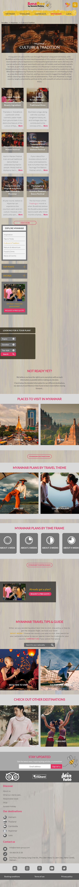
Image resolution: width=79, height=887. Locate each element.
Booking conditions (12, 876)
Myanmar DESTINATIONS (39, 456)
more (19, 126)
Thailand (25, 14)
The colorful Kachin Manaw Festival (12, 148)
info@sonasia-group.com (19, 848)
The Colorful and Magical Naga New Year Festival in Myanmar (12, 190)
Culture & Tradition (11, 243)
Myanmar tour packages (39, 565)
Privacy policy (66, 876)
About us (6, 791)
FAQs (5, 803)
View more (25, 223)
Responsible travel (10, 799)
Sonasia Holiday (9, 806)
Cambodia (40, 14)
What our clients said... (12, 795)
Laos (68, 14)
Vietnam (10, 14)
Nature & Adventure (12, 247)
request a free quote (14, 310)
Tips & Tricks (9, 239)
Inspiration (8, 235)
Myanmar (56, 14)
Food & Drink (9, 252)
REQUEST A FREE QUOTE (40, 594)
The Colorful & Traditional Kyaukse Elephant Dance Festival (38, 190)
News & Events (10, 256)
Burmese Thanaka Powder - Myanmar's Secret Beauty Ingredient (12, 101)
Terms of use (39, 876)
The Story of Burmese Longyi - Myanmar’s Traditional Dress (38, 101)
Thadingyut (34, 204)
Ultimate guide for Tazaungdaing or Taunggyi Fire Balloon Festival (37, 145)
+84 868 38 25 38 (16, 853)
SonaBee (5, 23)
